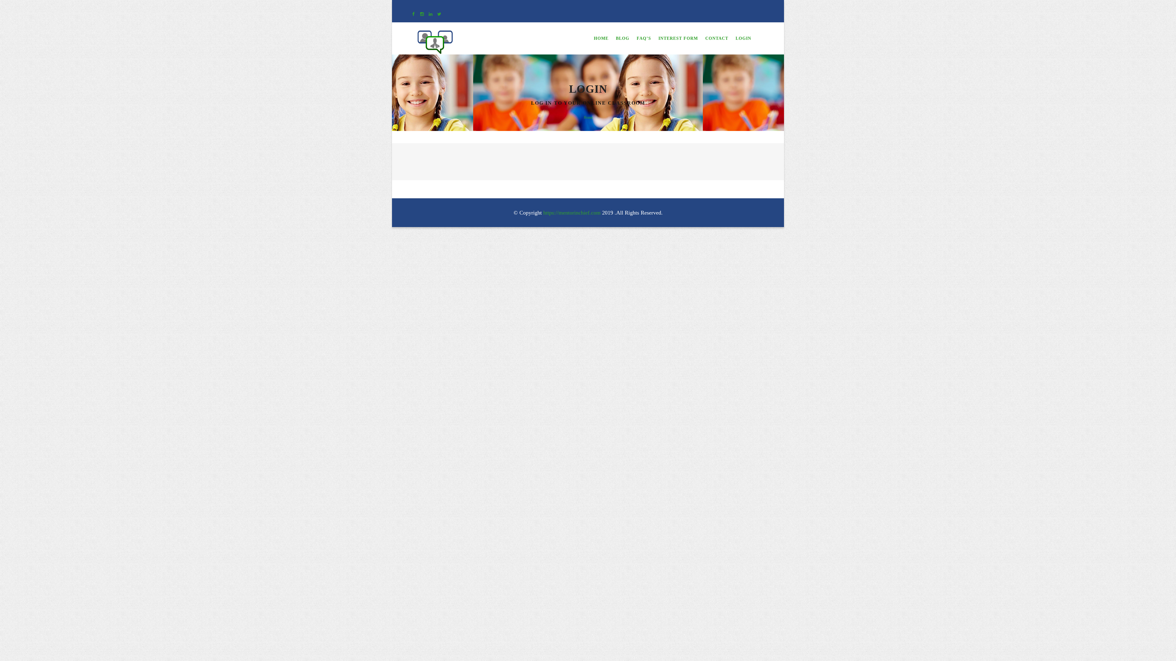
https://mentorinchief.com (572, 213)
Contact (716, 38)
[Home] (435, 34)
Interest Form (678, 38)
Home (601, 38)
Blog (622, 38)
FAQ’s (644, 38)
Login (743, 38)
